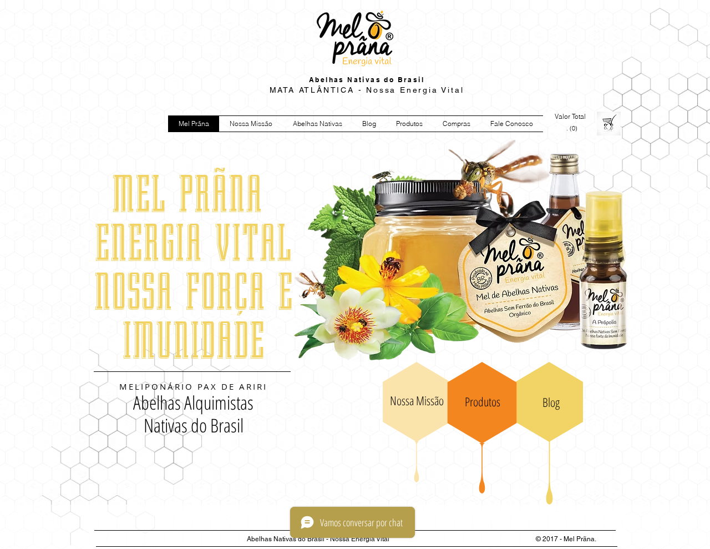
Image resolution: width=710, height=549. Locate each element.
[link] (572, 128)
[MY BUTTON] (571, 263)
